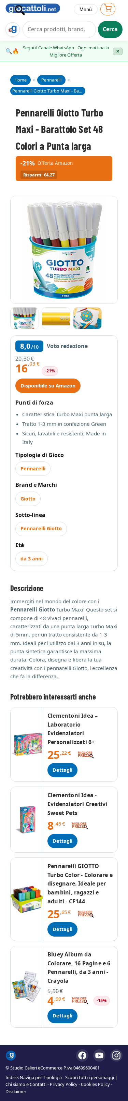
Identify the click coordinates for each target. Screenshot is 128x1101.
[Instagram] (116, 1055)
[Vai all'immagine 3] (87, 318)
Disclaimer (15, 1091)
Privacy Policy (63, 1084)
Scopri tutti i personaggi (89, 1077)
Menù (86, 9)
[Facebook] (82, 1055)
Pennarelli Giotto (41, 528)
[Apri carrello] (107, 9)
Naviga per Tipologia (41, 1077)
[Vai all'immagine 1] (24, 318)
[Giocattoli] (36, 9)
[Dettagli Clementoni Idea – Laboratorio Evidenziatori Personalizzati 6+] (27, 744)
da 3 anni (31, 558)
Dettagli (62, 770)
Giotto (27, 498)
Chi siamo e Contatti (25, 1084)
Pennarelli (32, 468)
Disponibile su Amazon (47, 385)
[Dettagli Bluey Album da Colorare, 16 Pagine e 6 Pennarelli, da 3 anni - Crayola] (27, 986)
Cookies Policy (95, 1084)
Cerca (110, 29)
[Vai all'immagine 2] (56, 318)
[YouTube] (99, 1055)
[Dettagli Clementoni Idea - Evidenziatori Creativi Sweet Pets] (27, 819)
